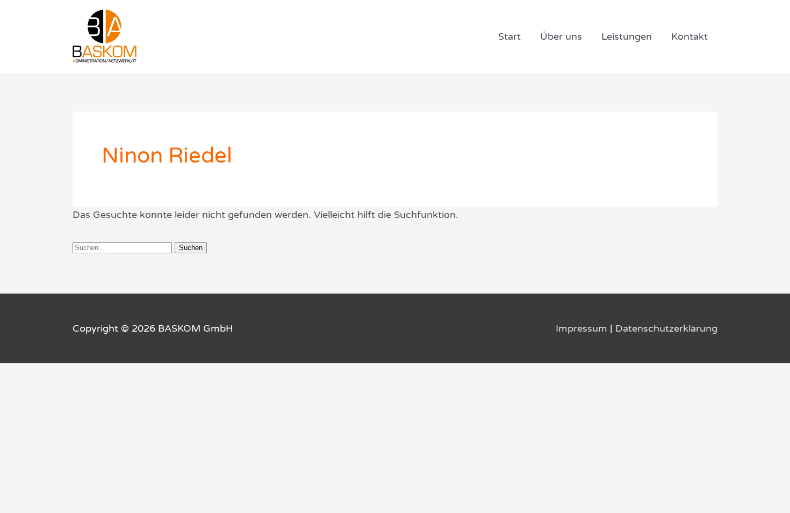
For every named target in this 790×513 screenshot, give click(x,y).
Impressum (581, 328)
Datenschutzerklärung (666, 328)
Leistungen (626, 36)
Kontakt (689, 36)
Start (509, 36)
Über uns (561, 36)
